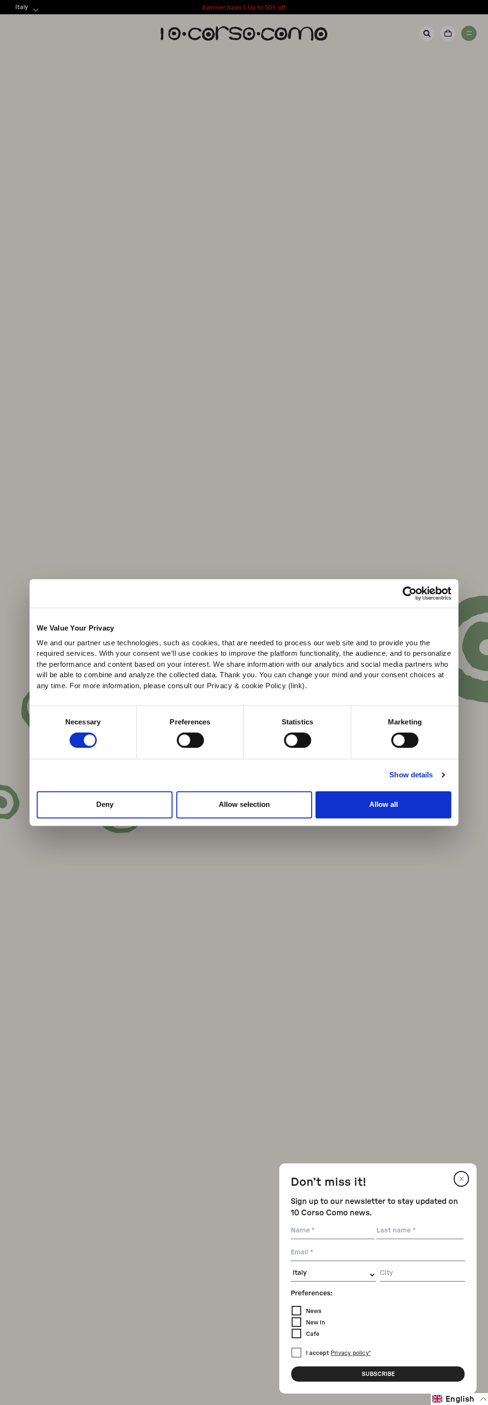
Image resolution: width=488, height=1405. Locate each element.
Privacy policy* (351, 1353)
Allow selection (244, 804)
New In (315, 1322)
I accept (338, 1353)
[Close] (461, 1179)
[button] (459, 1399)
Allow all (383, 804)
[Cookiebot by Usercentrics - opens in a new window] (409, 593)
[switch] (190, 740)
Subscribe (378, 1374)
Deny (104, 804)
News (314, 1311)
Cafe (312, 1334)
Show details (411, 775)
